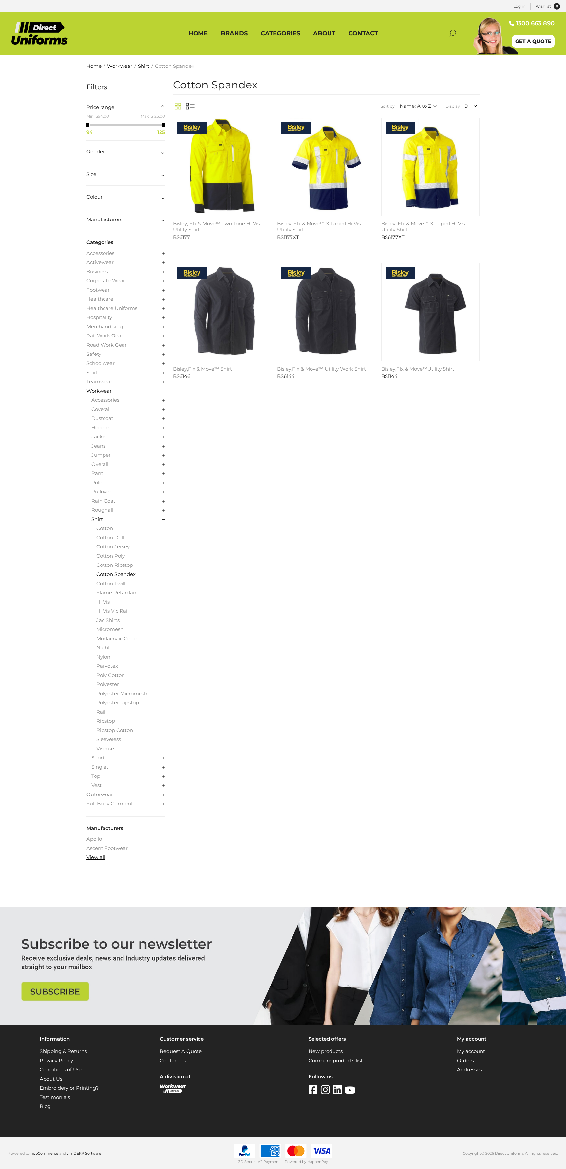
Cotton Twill (110, 583)
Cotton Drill (110, 538)
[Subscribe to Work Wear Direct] (283, 1023)
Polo (96, 483)
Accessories (100, 253)
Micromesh (109, 629)
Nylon (103, 657)
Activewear (100, 262)
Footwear (98, 290)
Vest (96, 785)
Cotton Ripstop (114, 565)
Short (97, 758)
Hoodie (100, 428)
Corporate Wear (105, 281)
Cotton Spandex (116, 574)
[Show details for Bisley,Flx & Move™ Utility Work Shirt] (326, 312)
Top (95, 776)
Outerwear (99, 794)
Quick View (265, 124)
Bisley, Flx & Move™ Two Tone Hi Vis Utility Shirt (216, 227)
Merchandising (104, 327)
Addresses (469, 1070)
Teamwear (99, 382)
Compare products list (336, 1061)
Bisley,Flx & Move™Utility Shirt (417, 369)
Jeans (98, 446)
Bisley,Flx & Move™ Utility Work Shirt (321, 369)
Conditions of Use (61, 1070)
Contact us (173, 1061)
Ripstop (105, 721)
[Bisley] (192, 128)
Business (97, 272)
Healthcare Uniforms (111, 308)
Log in (519, 6)
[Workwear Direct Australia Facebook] (315, 1090)
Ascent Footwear (107, 848)
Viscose (105, 749)
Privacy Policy (56, 1061)
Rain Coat (103, 501)
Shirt (92, 372)
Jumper (101, 455)
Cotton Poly (110, 556)
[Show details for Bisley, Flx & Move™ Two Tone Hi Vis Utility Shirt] (222, 167)
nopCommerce (44, 1153)
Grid (178, 106)
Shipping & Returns (63, 1051)
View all (95, 857)
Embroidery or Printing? (69, 1088)
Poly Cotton (110, 675)
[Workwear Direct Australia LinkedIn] (339, 1090)
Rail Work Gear (104, 336)
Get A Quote (533, 41)
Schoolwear (100, 363)
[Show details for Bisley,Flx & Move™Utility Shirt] (430, 312)
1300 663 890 (535, 23)
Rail (100, 712)
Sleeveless (108, 739)
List (190, 106)
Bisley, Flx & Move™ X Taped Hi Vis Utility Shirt (319, 227)
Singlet (99, 767)
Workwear (99, 391)
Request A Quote (181, 1051)
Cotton (104, 528)
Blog (45, 1106)
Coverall (101, 409)
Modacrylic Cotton (118, 639)
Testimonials (55, 1097)
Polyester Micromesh (121, 694)
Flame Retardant (117, 593)
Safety (93, 354)
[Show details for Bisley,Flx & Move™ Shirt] (222, 312)
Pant (97, 473)
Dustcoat (102, 418)
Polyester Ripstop (117, 703)
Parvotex (107, 666)
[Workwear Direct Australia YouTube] (350, 1089)
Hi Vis (103, 602)
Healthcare (99, 299)
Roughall (102, 510)
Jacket (99, 437)
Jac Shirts (108, 620)
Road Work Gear (106, 345)
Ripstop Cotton (114, 730)
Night (103, 648)
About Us (51, 1079)
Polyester (107, 684)
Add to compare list (265, 134)
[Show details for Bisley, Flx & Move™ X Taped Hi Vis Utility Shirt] (326, 167)
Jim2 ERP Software (84, 1153)
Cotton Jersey (113, 547)
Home (94, 66)
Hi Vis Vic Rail (112, 611)
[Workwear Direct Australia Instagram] (327, 1089)
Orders (465, 1061)
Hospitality (99, 317)
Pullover (101, 492)
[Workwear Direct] (173, 1091)
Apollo (94, 839)
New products (326, 1051)
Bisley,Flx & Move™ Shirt (202, 369)
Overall (99, 464)
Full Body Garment (109, 804)
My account (471, 1051)
